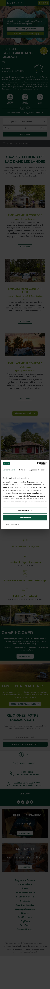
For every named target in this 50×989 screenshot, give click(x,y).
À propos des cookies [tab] (38, 470)
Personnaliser (23, 511)
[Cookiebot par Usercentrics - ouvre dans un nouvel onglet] (37, 463)
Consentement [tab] (9, 470)
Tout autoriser (25, 518)
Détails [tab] (22, 470)
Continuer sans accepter (12, 524)
